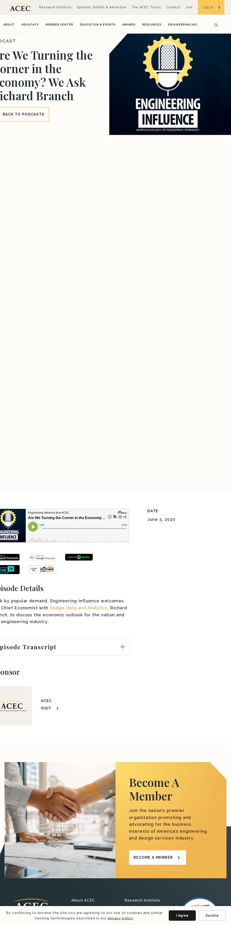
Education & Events (98, 24)
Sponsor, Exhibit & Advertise (101, 7)
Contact (173, 7)
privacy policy (120, 918)
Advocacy (30, 24)
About (9, 24)
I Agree (182, 915)
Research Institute (55, 7)
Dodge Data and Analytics (79, 607)
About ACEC (83, 900)
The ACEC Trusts (146, 7)
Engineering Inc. (183, 24)
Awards (128, 24)
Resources (151, 24)
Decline (212, 915)
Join (189, 7)
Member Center (59, 24)
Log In (207, 7)
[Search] (214, 24)
